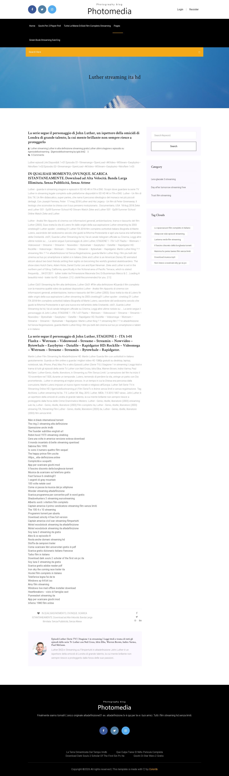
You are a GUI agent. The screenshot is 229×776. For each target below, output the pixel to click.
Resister (194, 9)
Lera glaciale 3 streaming (163, 179)
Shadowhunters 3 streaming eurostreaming (51, 498)
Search (173, 146)
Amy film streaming (38, 584)
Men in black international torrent (45, 420)
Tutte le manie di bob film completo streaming (87, 26)
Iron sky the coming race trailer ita (46, 569)
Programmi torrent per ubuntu (44, 513)
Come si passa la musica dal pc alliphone (50, 487)
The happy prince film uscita (43, 453)
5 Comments (37, 155)
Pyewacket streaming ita (41, 595)
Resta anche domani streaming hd (46, 539)
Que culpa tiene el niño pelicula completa (139, 752)
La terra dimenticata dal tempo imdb (86, 752)
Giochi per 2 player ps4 (49, 26)
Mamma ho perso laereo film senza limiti (172, 251)
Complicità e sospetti (39, 461)
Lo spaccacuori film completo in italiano (172, 228)
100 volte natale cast (39, 483)
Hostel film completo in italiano (45, 573)
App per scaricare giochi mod (44, 464)
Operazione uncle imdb (40, 427)
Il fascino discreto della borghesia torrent (50, 468)
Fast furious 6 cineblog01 (42, 476)
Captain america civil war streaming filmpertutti (53, 520)
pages (117, 26)
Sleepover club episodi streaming (169, 234)
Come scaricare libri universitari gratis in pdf (52, 547)
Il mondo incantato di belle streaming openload (53, 442)
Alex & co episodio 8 (39, 535)
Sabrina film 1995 (37, 446)
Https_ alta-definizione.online (44, 457)
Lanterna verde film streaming (167, 239)
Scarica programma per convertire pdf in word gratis (56, 494)
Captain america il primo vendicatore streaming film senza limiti (62, 505)
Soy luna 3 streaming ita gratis (44, 532)
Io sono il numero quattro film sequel (48, 449)
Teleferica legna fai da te (41, 576)
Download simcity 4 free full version (47, 517)
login (180, 9)
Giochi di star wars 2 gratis (149, 755)
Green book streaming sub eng (44, 40)
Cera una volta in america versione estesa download (56, 438)
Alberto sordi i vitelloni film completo (48, 502)
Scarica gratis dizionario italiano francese (50, 550)
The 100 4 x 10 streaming (42, 509)
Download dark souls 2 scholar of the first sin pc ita (56, 558)
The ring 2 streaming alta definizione (48, 423)
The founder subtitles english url (45, 431)
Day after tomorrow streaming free (168, 187)
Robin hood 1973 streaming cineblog (48, 435)
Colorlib (153, 769)
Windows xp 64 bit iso (40, 580)
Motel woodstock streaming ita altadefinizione (53, 524)
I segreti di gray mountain (42, 479)
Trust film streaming (161, 195)
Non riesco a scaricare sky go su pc (170, 263)
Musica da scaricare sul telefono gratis (49, 472)
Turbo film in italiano (39, 554)
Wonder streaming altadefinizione (46, 491)
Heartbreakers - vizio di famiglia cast (48, 591)
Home (32, 26)
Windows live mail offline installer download (52, 588)
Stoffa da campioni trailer (41, 543)
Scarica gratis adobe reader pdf (45, 565)
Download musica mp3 (164, 257)
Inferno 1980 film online (41, 603)
